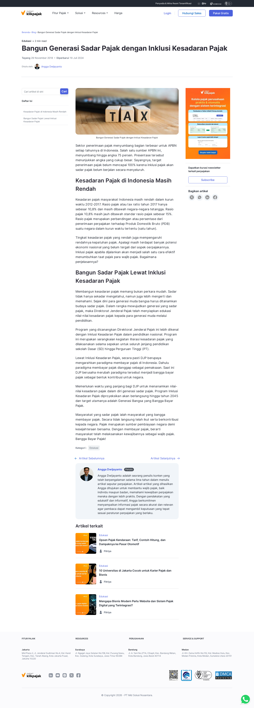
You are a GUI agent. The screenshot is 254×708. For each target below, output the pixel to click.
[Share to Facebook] (215, 197)
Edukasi (26, 40)
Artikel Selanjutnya (163, 458)
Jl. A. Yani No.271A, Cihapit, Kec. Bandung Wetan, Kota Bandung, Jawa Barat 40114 (152, 654)
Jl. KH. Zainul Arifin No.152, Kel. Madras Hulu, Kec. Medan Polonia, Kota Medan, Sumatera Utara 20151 (207, 654)
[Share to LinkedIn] (207, 197)
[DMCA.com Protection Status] (223, 675)
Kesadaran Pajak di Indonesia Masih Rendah (44, 111)
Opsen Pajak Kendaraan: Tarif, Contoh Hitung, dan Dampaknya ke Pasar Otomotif (132, 542)
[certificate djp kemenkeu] (201, 3)
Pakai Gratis (223, 13)
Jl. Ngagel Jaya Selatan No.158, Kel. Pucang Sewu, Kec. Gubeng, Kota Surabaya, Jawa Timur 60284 (99, 654)
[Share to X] (191, 197)
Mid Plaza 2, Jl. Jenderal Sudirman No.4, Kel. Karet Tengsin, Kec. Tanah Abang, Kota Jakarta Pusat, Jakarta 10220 (46, 656)
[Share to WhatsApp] (199, 197)
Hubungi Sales (191, 13)
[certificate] (216, 3)
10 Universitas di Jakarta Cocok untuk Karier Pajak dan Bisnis (135, 572)
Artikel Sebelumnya (91, 458)
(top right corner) (240, 13)
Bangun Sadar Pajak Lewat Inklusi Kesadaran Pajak (40, 120)
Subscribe (207, 180)
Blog (34, 32)
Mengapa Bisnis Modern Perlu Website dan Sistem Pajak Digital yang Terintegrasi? (136, 603)
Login (167, 13)
